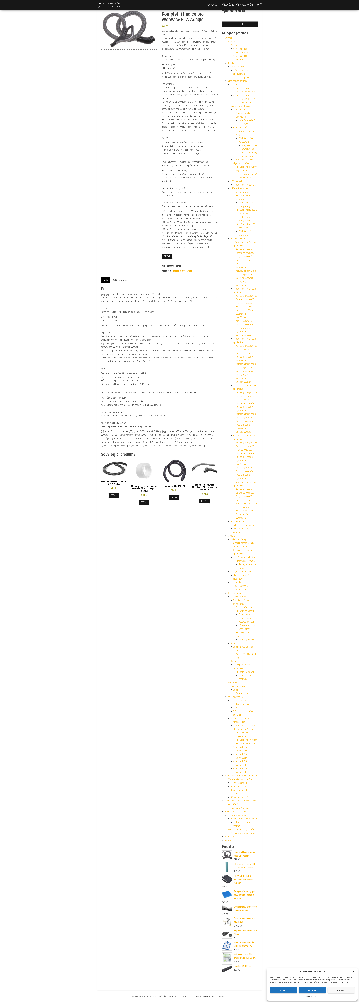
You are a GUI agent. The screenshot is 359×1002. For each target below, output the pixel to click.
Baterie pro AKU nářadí (240, 808)
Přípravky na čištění (245, 611)
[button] (353, 971)
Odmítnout (312, 990)
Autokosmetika (240, 48)
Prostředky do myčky (245, 561)
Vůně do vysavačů (244, 335)
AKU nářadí (232, 804)
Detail (167, 256)
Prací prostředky (240, 586)
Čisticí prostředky (238, 539)
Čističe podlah (245, 614)
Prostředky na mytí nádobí (245, 557)
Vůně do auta (242, 52)
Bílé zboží (232, 63)
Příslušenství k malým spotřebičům (241, 775)
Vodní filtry (229, 836)
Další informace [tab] (120, 280)
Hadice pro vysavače (182, 270)
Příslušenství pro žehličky (244, 184)
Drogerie (231, 536)
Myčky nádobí (239, 722)
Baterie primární (243, 693)
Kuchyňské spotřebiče (240, 106)
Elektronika (232, 682)
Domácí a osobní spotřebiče (240, 102)
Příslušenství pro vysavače (237, 811)
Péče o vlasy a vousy (242, 192)
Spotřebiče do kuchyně (240, 718)
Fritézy (245, 124)
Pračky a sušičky (238, 700)
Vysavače (211, 4)
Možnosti (341, 990)
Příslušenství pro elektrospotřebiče (240, 800)
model (165, 49)
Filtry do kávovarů (249, 145)
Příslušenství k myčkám (247, 740)
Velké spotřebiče (238, 66)
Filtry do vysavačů (244, 256)
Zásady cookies (311, 997)
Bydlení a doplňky (238, 596)
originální (166, 31)
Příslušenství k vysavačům (237, 4)
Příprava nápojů (240, 127)
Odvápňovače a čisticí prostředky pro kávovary (249, 152)
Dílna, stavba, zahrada (237, 81)
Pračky (236, 707)
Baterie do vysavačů (245, 253)
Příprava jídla (239, 109)
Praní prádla (235, 582)
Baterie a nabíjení (238, 686)
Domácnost (230, 38)
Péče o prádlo (236, 181)
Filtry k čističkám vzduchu (245, 525)
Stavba (233, 84)
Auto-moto (232, 41)
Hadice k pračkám (244, 77)
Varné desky (241, 750)
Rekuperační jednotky (245, 91)
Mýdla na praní (242, 589)
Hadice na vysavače (245, 260)
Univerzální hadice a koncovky (243, 818)
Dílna (232, 643)
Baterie (236, 689)
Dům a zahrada (234, 593)
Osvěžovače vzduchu (245, 607)
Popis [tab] (105, 280)
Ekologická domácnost (240, 571)
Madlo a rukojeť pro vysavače (241, 829)
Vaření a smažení (247, 120)
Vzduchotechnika (241, 88)
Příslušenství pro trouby (246, 743)
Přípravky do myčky (247, 639)
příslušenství (202, 123)
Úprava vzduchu (237, 521)
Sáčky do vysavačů (244, 278)
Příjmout (283, 990)
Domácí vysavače (108, 3)
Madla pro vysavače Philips (242, 833)
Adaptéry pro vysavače (246, 249)
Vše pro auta (236, 45)
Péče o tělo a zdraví (239, 188)
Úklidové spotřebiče (239, 238)
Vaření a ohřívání (240, 747)
